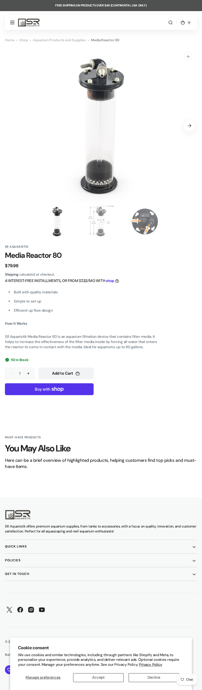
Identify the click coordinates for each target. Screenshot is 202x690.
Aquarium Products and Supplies (59, 40)
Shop (23, 40)
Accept (98, 677)
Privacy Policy (150, 664)
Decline (154, 677)
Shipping (11, 274)
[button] (12, 22)
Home (10, 40)
